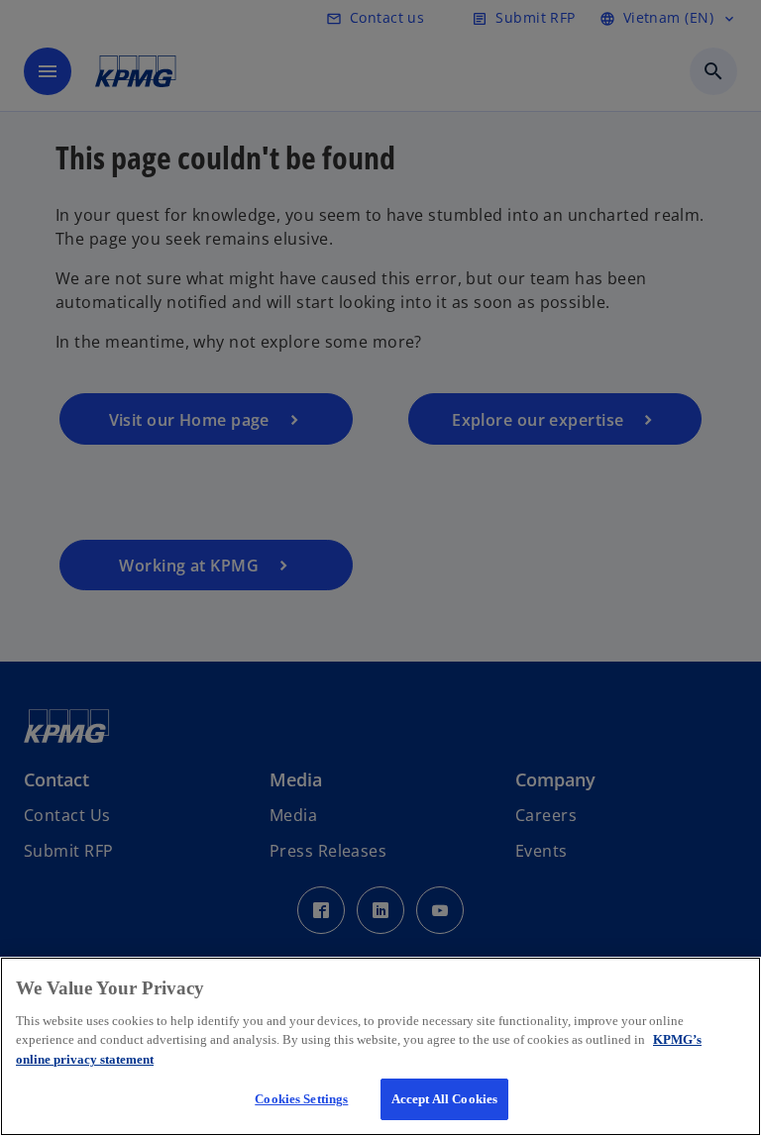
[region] (380, 1046)
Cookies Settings (301, 1098)
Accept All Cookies (444, 1098)
